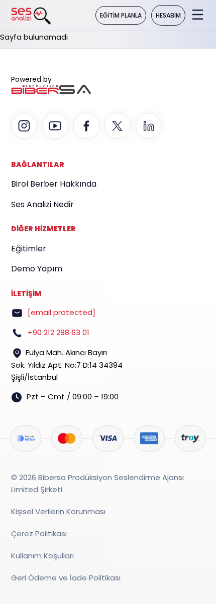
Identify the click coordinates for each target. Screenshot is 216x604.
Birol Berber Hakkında (53, 184)
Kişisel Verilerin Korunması (58, 511)
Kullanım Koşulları (42, 555)
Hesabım (168, 15)
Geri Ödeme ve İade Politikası (66, 577)
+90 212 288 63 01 (58, 332)
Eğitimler (28, 248)
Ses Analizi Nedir (42, 204)
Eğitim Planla (121, 15)
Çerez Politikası (39, 533)
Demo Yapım (36, 268)
